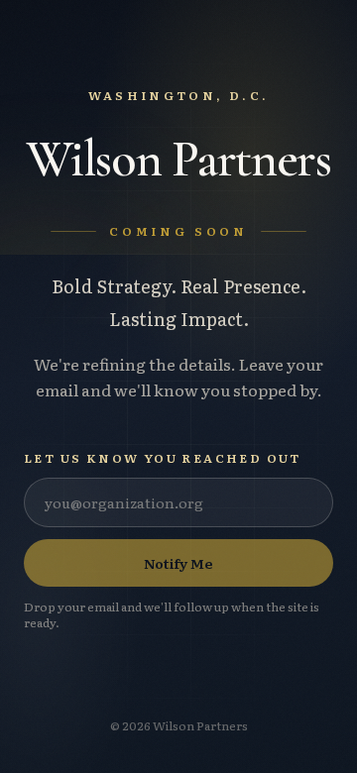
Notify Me (178, 563)
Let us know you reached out (162, 458)
